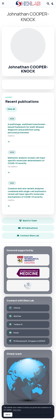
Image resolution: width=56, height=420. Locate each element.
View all (11, 109)
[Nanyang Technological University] (28, 260)
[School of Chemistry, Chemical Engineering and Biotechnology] (28, 285)
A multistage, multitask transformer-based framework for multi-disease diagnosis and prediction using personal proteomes (27, 128)
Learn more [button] (17, 410)
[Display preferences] (52, 3)
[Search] (48, 3)
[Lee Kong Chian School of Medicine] (28, 272)
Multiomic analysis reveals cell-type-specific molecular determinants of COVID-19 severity (27, 160)
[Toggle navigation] (3, 3)
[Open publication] (8, 141)
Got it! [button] (7, 414)
